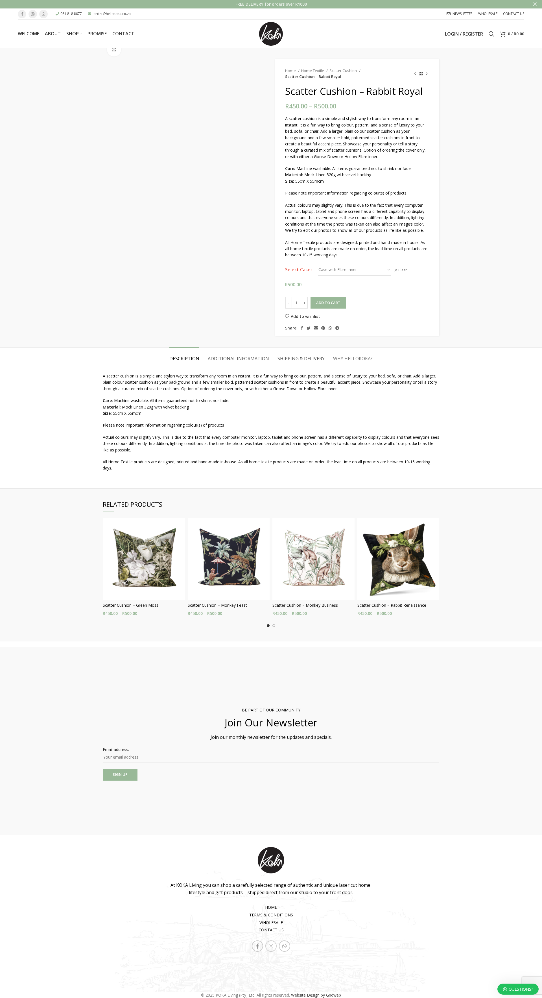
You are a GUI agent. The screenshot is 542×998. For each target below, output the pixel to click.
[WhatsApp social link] (43, 14)
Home (291, 70)
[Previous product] (415, 74)
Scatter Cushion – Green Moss (130, 605)
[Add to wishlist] (181, 540)
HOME (271, 907)
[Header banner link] (262, 4)
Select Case (298, 270)
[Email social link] (316, 328)
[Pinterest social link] (323, 328)
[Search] (491, 34)
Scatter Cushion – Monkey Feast (217, 605)
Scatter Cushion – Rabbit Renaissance (391, 605)
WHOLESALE (271, 922)
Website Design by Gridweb (316, 995)
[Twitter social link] (308, 328)
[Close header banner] (535, 4)
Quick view (181, 527)
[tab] (184, 355)
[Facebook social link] (22, 14)
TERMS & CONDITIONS (271, 915)
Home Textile (313, 70)
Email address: (116, 749)
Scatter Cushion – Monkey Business (305, 605)
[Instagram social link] (33, 14)
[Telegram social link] (337, 328)
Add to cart (328, 302)
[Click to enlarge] (114, 49)
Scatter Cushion (343, 70)
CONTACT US (271, 930)
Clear (402, 270)
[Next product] (426, 74)
